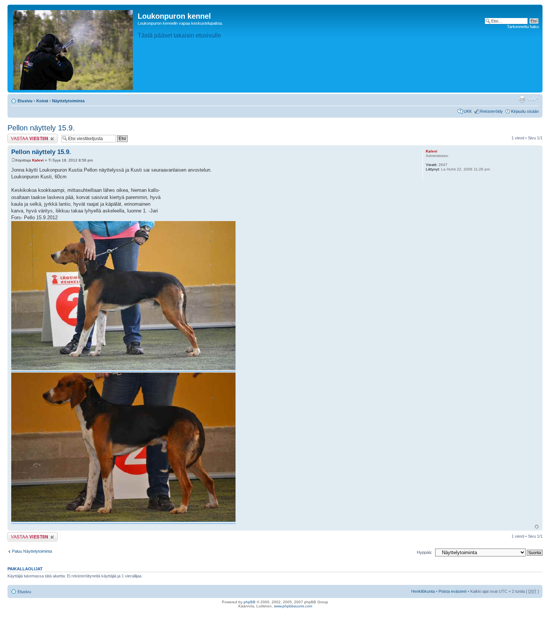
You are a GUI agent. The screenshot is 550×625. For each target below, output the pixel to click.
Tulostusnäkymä (522, 99)
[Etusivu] (73, 48)
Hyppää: (424, 552)
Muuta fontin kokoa (533, 99)
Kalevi (38, 160)
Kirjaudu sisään (525, 111)
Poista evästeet (453, 591)
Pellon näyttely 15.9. (41, 128)
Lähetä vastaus (21, 136)
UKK (468, 111)
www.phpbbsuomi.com (293, 606)
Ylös (537, 527)
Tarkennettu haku (523, 26)
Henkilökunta (423, 591)
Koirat (42, 101)
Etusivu (25, 101)
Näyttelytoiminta (68, 101)
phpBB (250, 602)
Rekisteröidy (491, 111)
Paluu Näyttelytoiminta (32, 551)
